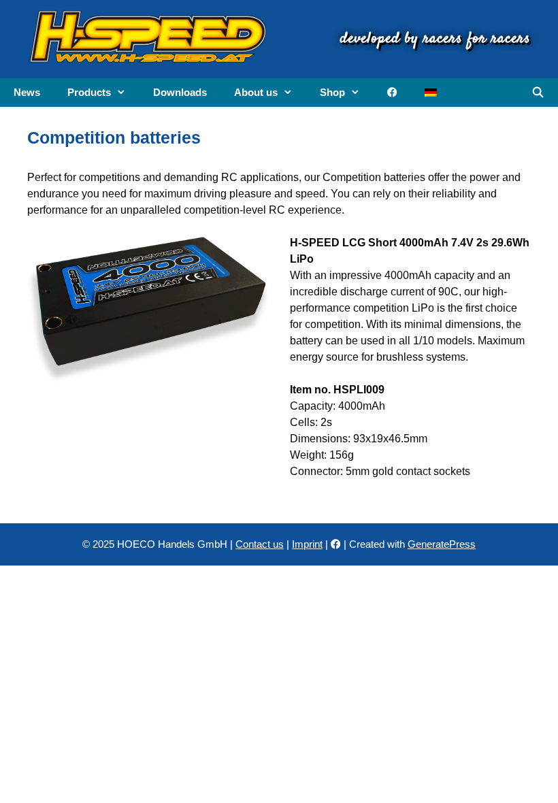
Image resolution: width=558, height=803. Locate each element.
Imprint (307, 544)
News (27, 92)
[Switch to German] (430, 92)
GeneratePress (442, 544)
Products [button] (89, 92)
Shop (332, 92)
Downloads (180, 92)
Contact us (259, 544)
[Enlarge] (250, 252)
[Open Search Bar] (538, 92)
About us (256, 92)
